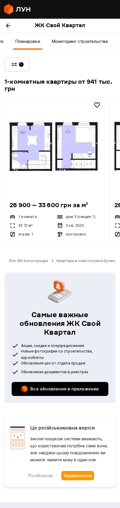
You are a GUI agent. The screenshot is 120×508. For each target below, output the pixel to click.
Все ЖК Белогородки (28, 261)
